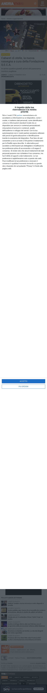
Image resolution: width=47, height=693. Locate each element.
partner (19, 115)
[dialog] (23, 346)
